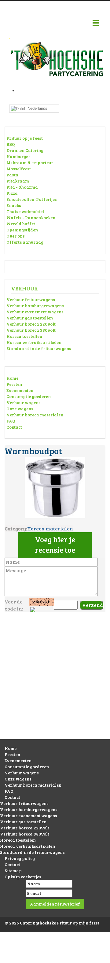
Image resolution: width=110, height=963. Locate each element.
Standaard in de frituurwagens (38, 348)
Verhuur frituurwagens (30, 299)
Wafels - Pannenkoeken (30, 217)
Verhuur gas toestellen (29, 318)
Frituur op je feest (24, 138)
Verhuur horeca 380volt (31, 330)
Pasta (12, 175)
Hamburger (18, 156)
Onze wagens (19, 408)
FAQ (10, 421)
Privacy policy (20, 858)
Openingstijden (22, 230)
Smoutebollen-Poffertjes (31, 199)
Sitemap (13, 870)
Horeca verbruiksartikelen (33, 342)
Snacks (13, 205)
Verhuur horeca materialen (34, 415)
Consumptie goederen (28, 396)
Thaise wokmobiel (25, 211)
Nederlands (36, 108)
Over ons (15, 236)
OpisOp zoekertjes (23, 877)
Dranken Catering (24, 150)
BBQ (10, 144)
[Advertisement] (55, 682)
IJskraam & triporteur (29, 162)
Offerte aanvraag (24, 242)
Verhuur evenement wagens (35, 312)
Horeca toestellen (24, 336)
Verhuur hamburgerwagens (35, 305)
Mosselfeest (18, 169)
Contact (14, 427)
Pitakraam (17, 181)
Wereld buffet (20, 224)
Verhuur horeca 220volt (31, 324)
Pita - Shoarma (22, 187)
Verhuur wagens (23, 402)
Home (12, 378)
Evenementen (19, 390)
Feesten (14, 384)
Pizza (12, 193)
